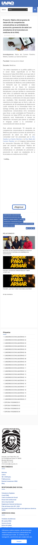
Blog (3, 483)
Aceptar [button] (19, 541)
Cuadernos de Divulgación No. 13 (15, 374)
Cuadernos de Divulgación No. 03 (15, 343)
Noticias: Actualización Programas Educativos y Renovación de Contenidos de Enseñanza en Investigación (17, 252)
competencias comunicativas (12, 215)
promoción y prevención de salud (13, 221)
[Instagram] (35, 3)
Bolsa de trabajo (7, 525)
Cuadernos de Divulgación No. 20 (15, 396)
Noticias (4, 472)
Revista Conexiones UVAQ (9, 481)
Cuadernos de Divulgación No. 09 (15, 362)
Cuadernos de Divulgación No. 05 (15, 349)
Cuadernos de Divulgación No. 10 (15, 365)
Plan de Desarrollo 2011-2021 (11, 506)
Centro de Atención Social (10, 497)
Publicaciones (6, 479)
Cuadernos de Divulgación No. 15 (15, 380)
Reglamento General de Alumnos (12, 504)
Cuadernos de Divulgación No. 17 (15, 387)
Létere (4, 474)
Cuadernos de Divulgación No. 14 (15, 377)
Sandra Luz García (9, 226)
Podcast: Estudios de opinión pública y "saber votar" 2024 (16, 271)
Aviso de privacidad (8, 502)
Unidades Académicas (8, 519)
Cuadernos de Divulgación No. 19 (15, 393)
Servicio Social (6, 523)
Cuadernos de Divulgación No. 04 (15, 346)
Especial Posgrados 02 (12, 405)
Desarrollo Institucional (9, 499)
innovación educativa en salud (12, 217)
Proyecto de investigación (11, 223)
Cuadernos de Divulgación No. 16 (15, 383)
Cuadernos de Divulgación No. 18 (15, 390)
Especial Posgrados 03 (12, 408)
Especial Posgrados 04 (12, 411)
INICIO (4, 9)
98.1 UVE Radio (6, 477)
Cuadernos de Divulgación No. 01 (15, 337)
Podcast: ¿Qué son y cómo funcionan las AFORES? (17, 289)
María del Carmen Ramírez (11, 219)
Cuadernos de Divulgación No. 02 (15, 340)
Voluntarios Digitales (8, 493)
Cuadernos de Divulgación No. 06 (15, 352)
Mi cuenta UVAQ (6, 521)
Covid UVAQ (5, 495)
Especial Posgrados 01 (12, 402)
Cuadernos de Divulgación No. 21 (15, 399)
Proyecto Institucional (26, 223)
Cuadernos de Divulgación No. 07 (15, 355)
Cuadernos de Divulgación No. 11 (15, 368)
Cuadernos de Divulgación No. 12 (15, 371)
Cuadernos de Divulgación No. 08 (15, 358)
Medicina (22, 219)
